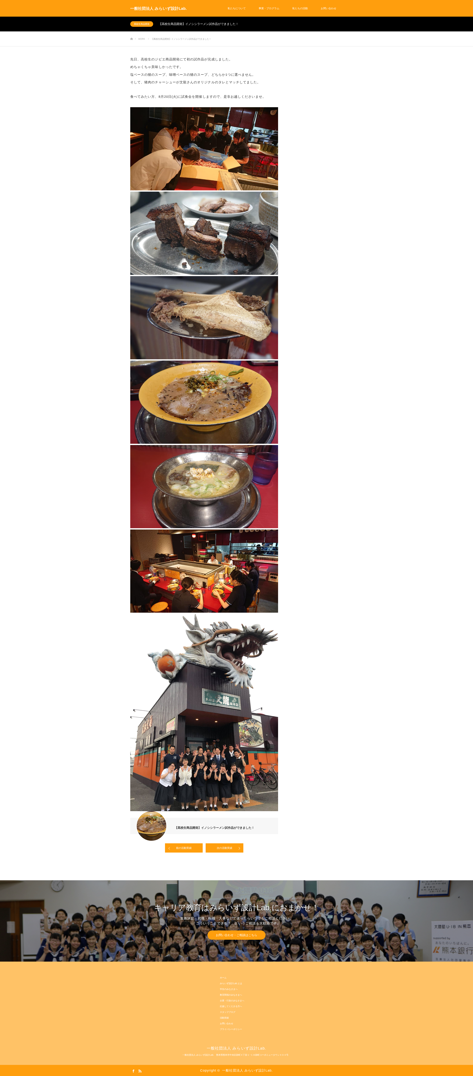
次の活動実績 (224, 847)
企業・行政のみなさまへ (232, 1000)
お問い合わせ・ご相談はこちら (236, 935)
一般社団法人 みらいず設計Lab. (158, 8)
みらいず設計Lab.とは (231, 983)
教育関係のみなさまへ (231, 995)
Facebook (133, 1070)
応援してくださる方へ (231, 1006)
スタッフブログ (227, 1012)
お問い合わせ (328, 8)
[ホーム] (131, 32)
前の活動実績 (184, 847)
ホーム (223, 977)
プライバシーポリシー (231, 1029)
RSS (139, 1070)
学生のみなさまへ (229, 989)
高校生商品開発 (141, 24)
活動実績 (224, 1017)
